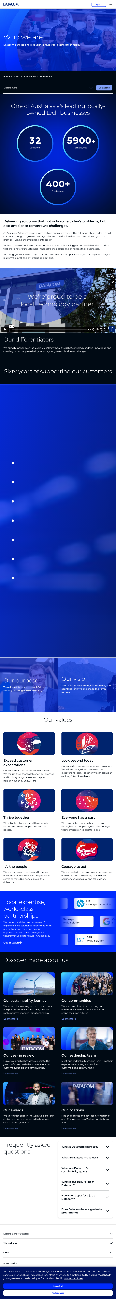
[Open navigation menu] (111, 4)
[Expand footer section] (111, 1233)
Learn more (10, 1018)
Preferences (58, 1293)
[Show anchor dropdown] (91, 88)
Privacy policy (10, 1263)
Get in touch (11, 942)
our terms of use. (73, 1278)
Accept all (58, 1286)
